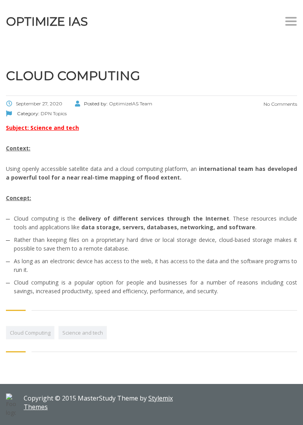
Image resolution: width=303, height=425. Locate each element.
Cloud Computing (30, 332)
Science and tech (82, 332)
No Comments (279, 104)
